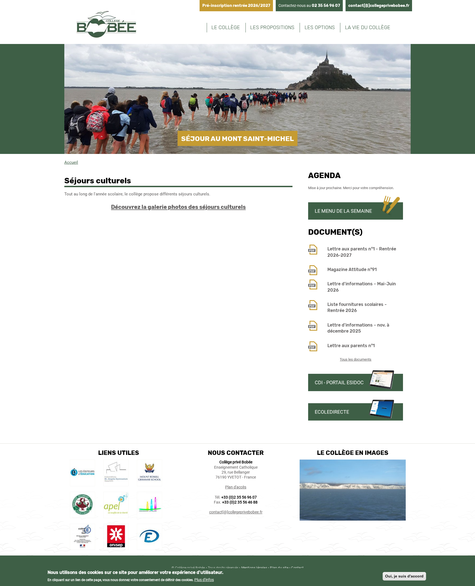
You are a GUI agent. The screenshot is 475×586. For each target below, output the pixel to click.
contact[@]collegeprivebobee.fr (378, 5)
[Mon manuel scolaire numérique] (82, 483)
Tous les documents (355, 359)
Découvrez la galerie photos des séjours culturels (178, 207)
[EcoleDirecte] (149, 547)
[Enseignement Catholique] (149, 515)
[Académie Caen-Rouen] (82, 547)
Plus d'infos (204, 579)
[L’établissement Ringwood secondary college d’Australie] (82, 515)
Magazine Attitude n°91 (352, 269)
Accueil (71, 162)
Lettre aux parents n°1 (351, 345)
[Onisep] (116, 547)
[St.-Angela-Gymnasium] (116, 483)
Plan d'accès (235, 487)
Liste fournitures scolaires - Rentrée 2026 (357, 307)
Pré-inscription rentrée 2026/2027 (236, 5)
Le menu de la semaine (343, 211)
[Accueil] (106, 25)
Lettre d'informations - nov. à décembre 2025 (358, 328)
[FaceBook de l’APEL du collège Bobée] (116, 515)
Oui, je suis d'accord (404, 576)
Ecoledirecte (332, 412)
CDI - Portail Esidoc (339, 382)
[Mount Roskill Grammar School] (149, 483)
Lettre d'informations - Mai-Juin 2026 (361, 286)
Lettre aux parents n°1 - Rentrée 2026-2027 (361, 252)
